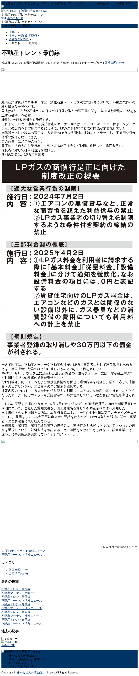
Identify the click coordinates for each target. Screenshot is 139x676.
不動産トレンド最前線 (15, 589)
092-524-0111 (15, 18)
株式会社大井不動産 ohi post (36, 672)
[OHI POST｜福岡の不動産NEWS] (24, 10)
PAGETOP (8, 645)
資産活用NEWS (19, 573)
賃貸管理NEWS (115, 62)
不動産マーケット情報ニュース (23, 550)
